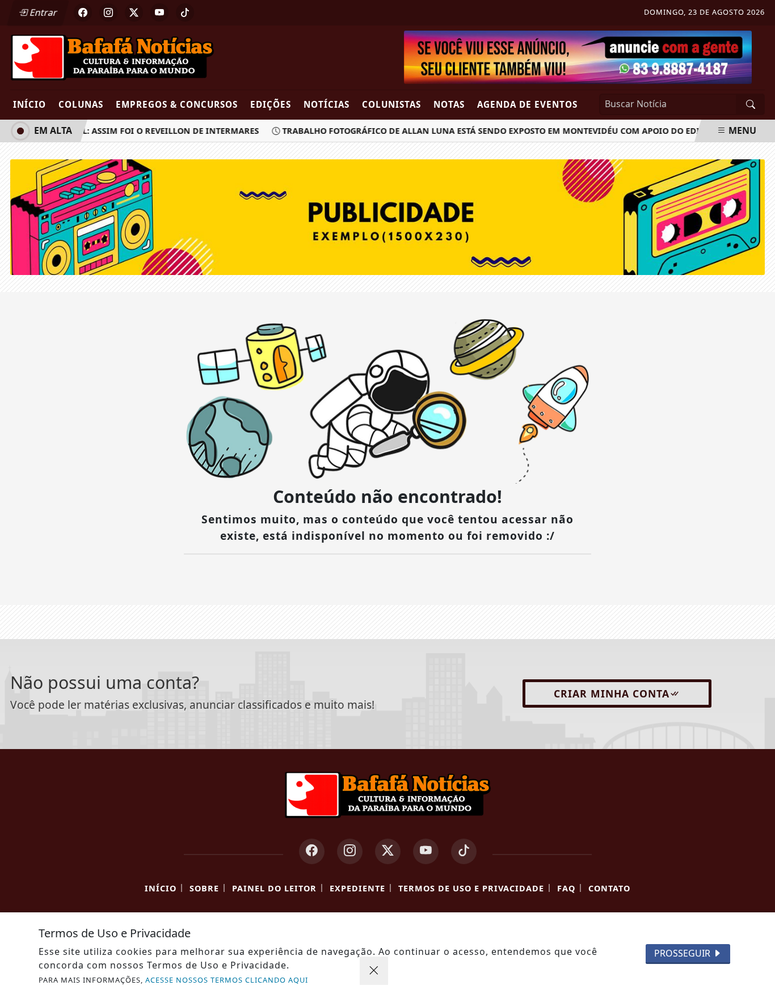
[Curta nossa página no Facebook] (312, 851)
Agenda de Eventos (527, 104)
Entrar (42, 12)
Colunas (80, 104)
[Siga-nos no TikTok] (464, 851)
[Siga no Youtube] (159, 12)
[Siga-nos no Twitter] (388, 851)
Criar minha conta (611, 693)
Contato (609, 888)
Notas (449, 104)
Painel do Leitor (274, 888)
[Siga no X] (134, 12)
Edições (270, 104)
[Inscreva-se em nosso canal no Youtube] (426, 851)
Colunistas (391, 104)
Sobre (204, 888)
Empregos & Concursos (177, 104)
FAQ (566, 888)
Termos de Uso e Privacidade (471, 888)
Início (29, 104)
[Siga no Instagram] (108, 12)
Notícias (326, 104)
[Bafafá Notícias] (112, 56)
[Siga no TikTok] (185, 12)
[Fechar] (374, 971)
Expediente (357, 888)
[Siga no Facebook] (83, 12)
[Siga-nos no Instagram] (350, 851)
